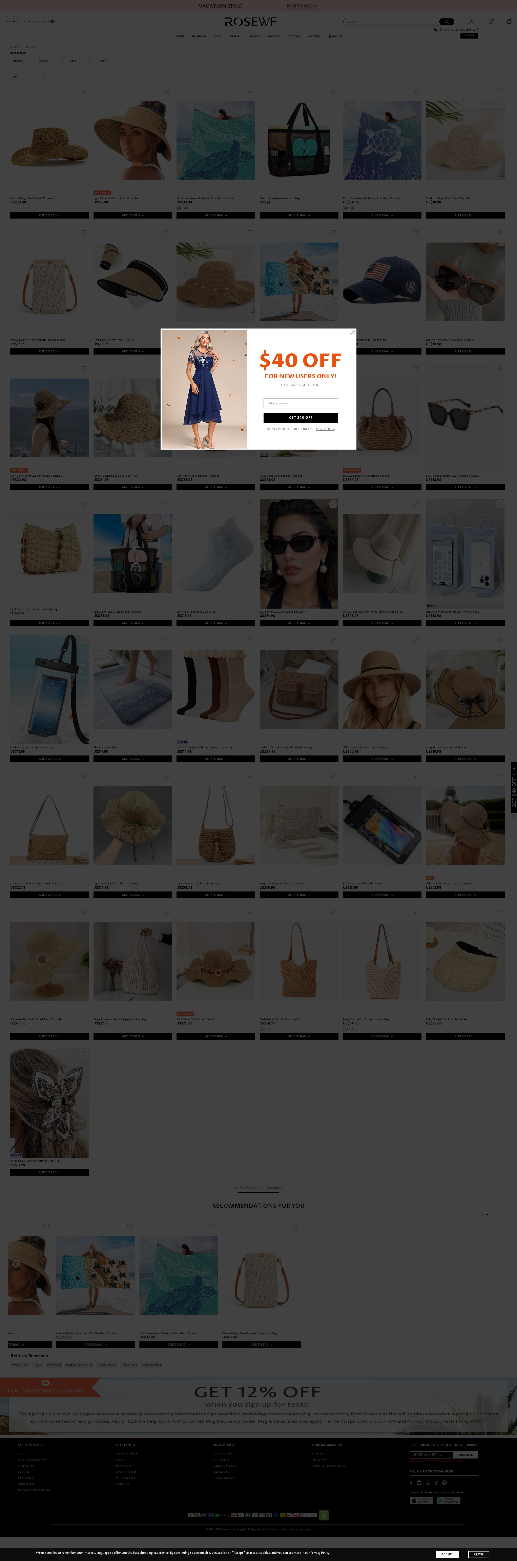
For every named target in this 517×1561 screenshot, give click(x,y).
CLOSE (478, 1554)
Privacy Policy (319, 1553)
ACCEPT (447, 1554)
